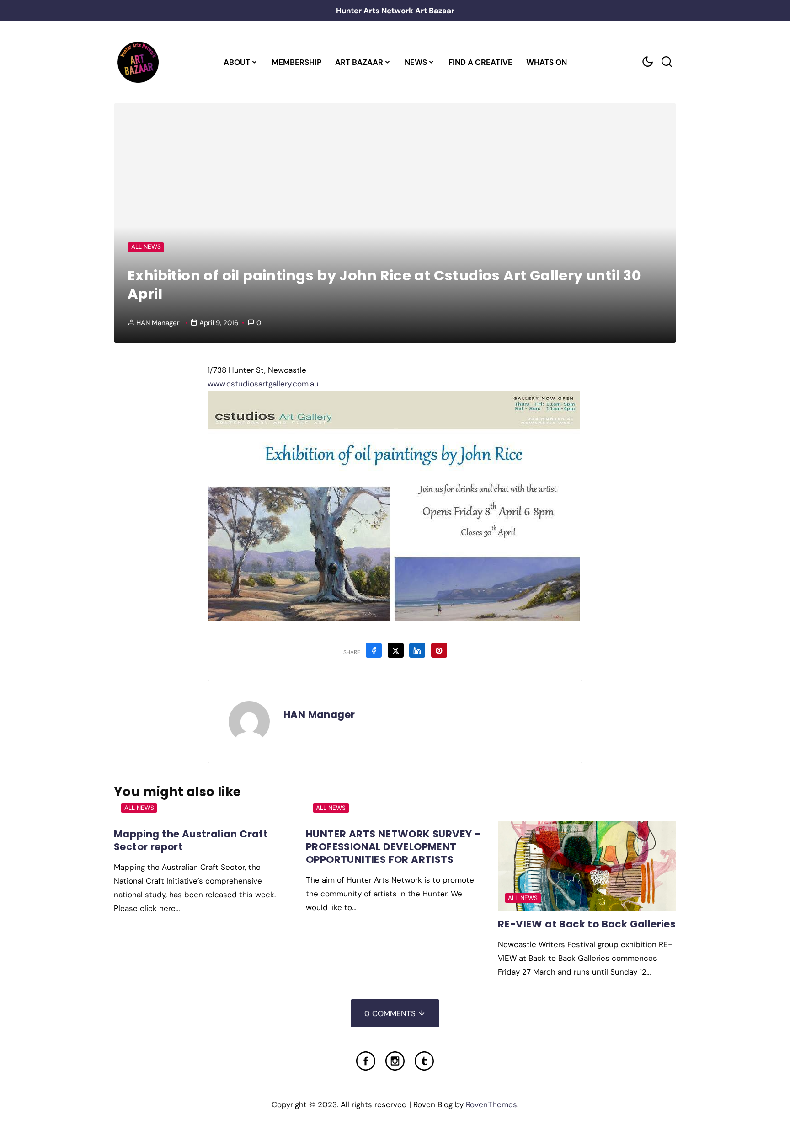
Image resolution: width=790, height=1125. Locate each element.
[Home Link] (138, 62)
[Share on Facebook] (374, 650)
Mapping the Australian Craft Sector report (191, 840)
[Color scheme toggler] (647, 62)
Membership (296, 62)
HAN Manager (158, 322)
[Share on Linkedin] (417, 650)
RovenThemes (491, 1104)
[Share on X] (396, 650)
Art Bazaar (359, 62)
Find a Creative (480, 62)
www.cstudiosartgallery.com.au (263, 384)
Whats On (546, 62)
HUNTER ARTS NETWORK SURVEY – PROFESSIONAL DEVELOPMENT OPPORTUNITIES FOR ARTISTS (393, 847)
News (416, 62)
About (237, 62)
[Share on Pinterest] (439, 650)
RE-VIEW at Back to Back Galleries (587, 924)
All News (146, 247)
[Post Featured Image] (587, 866)
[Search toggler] (666, 62)
